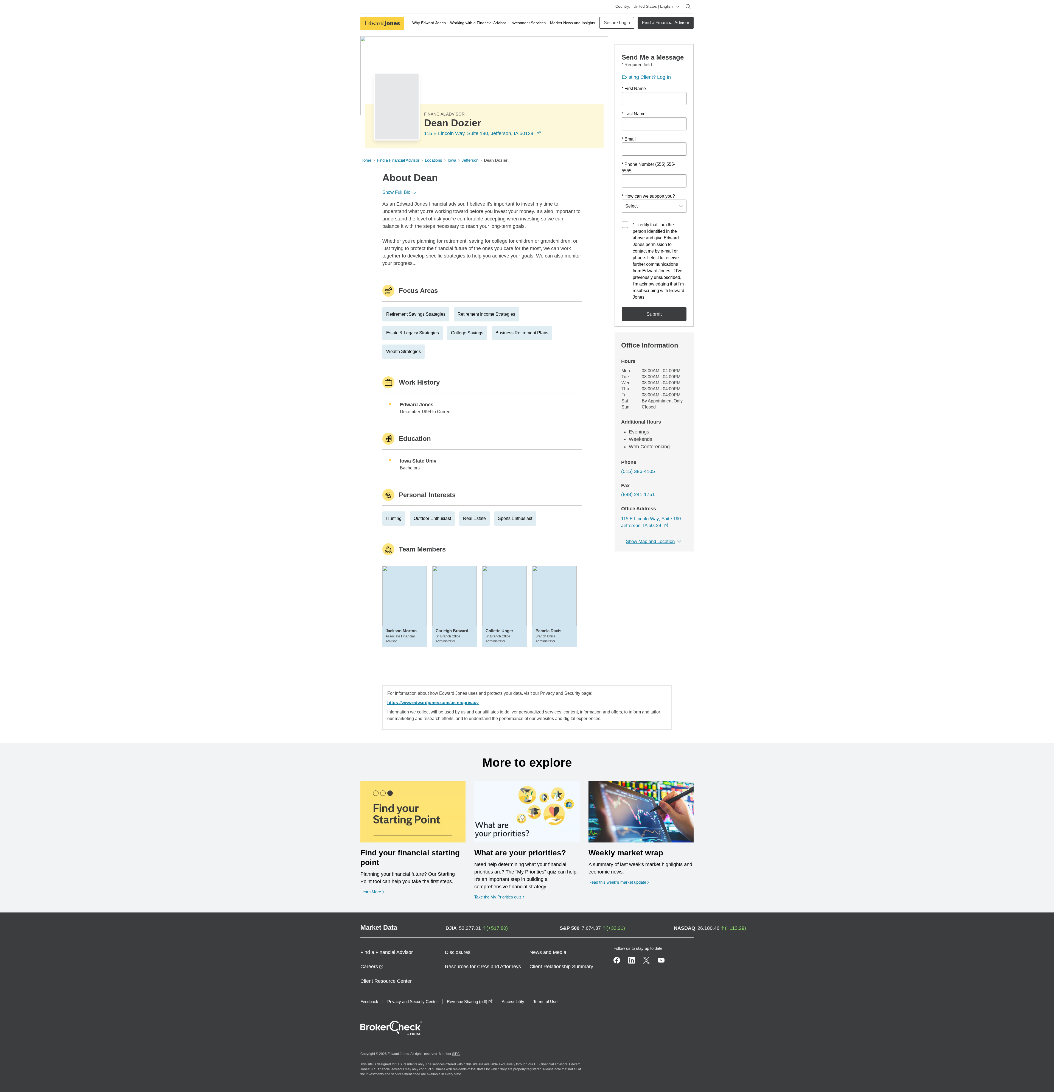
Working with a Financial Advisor (478, 23)
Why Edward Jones (429, 23)
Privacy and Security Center (412, 1001)
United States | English (653, 6)
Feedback (369, 1001)
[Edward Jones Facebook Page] (616, 960)
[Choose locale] (677, 6)
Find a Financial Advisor (665, 22)
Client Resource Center (386, 981)
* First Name (634, 88)
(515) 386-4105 (638, 471)
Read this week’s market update (617, 882)
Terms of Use (545, 1001)
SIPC (456, 1054)
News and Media (547, 952)
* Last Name (634, 113)
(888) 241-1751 (638, 494)
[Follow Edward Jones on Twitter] (646, 960)
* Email (629, 139)
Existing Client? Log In (646, 77)
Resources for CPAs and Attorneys (483, 966)
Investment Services (528, 23)
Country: (622, 6)
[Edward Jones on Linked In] (631, 960)
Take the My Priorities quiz (499, 896)
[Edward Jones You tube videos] (661, 960)
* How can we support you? (648, 196)
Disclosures (457, 952)
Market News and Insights (572, 23)
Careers (371, 966)
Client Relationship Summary (561, 966)
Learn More (372, 891)
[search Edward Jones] (688, 6)
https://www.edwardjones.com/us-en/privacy (433, 702)
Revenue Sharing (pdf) (470, 1001)
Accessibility (513, 1001)
